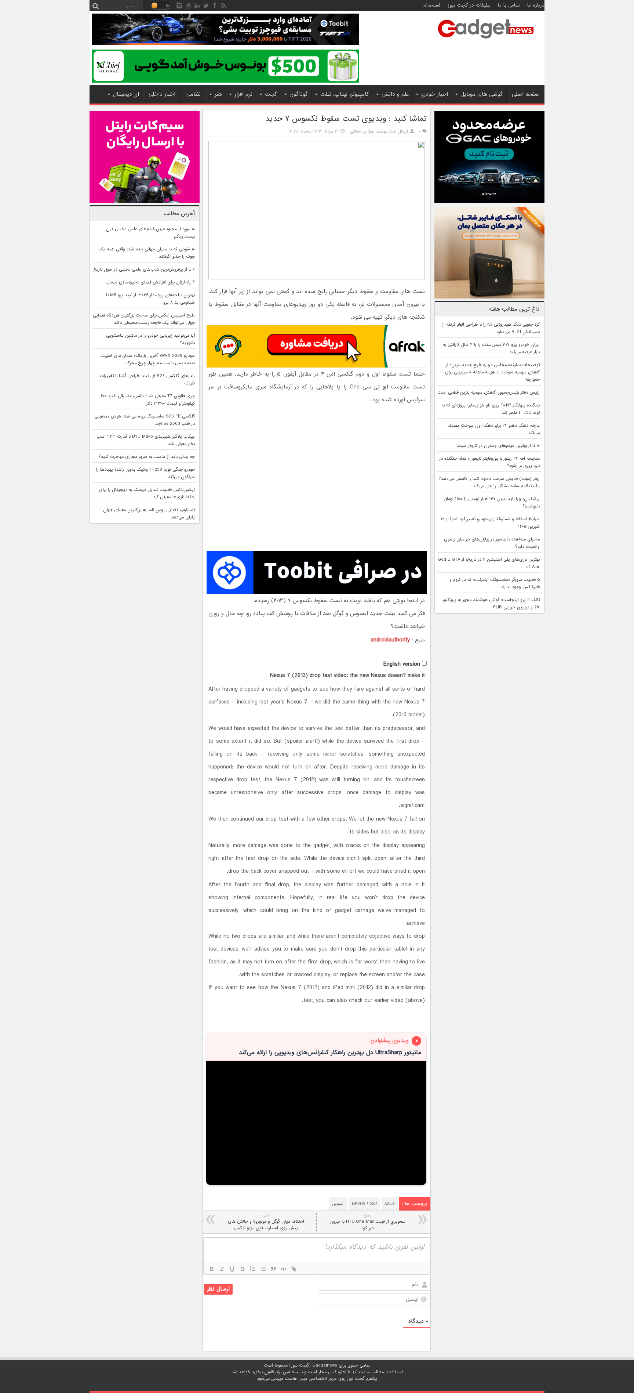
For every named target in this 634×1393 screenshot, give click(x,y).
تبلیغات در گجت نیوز (469, 5)
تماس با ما (509, 5)
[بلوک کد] (283, 1268)
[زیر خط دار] (232, 1268)
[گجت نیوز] (486, 41)
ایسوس (338, 1204)
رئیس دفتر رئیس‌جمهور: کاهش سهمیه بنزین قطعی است (488, 392)
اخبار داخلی (162, 94)
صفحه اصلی (525, 94)
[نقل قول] (273, 1268)
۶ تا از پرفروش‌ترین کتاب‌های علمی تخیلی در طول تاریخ (144, 269)
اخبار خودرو (434, 94)
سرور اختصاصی (323, 1378)
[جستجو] (95, 5)
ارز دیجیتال (126, 94)
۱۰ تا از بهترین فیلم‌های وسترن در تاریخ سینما (498, 445)
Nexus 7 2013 (364, 1204)
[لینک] (294, 1268)
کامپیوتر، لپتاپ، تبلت (344, 94)
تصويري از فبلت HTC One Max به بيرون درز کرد (367, 1222)
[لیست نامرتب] (263, 1268)
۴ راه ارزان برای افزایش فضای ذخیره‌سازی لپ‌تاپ (150, 282)
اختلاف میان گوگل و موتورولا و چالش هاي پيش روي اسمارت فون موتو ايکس (266, 1222)
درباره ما (535, 5)
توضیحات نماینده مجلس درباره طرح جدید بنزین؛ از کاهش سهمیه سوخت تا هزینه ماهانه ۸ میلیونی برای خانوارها (492, 372)
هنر (218, 94)
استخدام (431, 5)
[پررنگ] (212, 1268)
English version (401, 664)
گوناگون (298, 94)
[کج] (222, 1268)
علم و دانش (395, 94)
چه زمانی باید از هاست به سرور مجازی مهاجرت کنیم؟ (146, 456)
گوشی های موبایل (481, 94)
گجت (271, 94)
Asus (390, 1204)
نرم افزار (243, 94)
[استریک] (242, 1268)
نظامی (193, 94)
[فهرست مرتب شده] (253, 1268)
